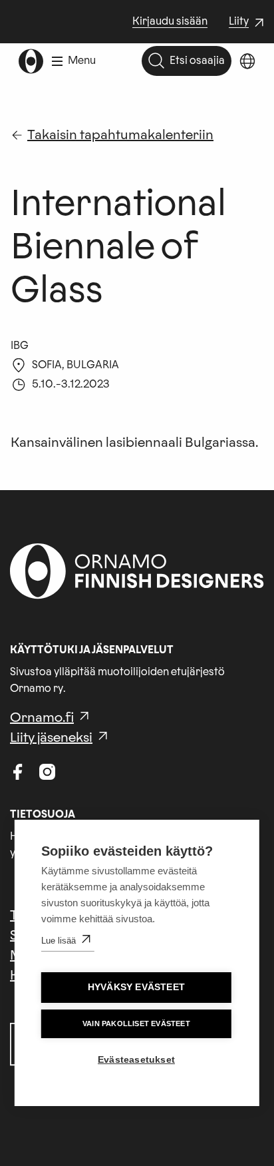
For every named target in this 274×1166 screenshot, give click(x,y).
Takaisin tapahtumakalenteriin (120, 135)
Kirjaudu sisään (169, 21)
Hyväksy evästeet (136, 987)
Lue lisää (58, 941)
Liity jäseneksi (51, 737)
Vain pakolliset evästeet (136, 1023)
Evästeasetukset (136, 1060)
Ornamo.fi (42, 718)
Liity (248, 22)
